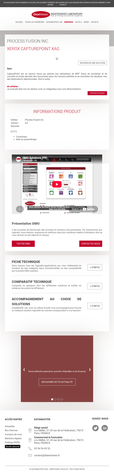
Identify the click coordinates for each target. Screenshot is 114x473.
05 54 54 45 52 (42, 448)
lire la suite (44, 79)
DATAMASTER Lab (54, 22)
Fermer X (63, 5)
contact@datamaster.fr (47, 455)
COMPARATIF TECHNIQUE (32, 282)
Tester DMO (23, 243)
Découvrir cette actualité (57, 382)
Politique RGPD (12, 442)
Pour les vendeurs (34, 22)
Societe (95, 22)
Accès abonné (12, 446)
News (86, 22)
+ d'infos (95, 267)
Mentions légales (13, 438)
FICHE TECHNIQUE (26, 262)
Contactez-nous (97, 93)
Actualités (10, 426)
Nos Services (11, 430)
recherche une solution (92, 63)
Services (68, 22)
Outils (78, 22)
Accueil (19, 22)
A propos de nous (13, 434)
